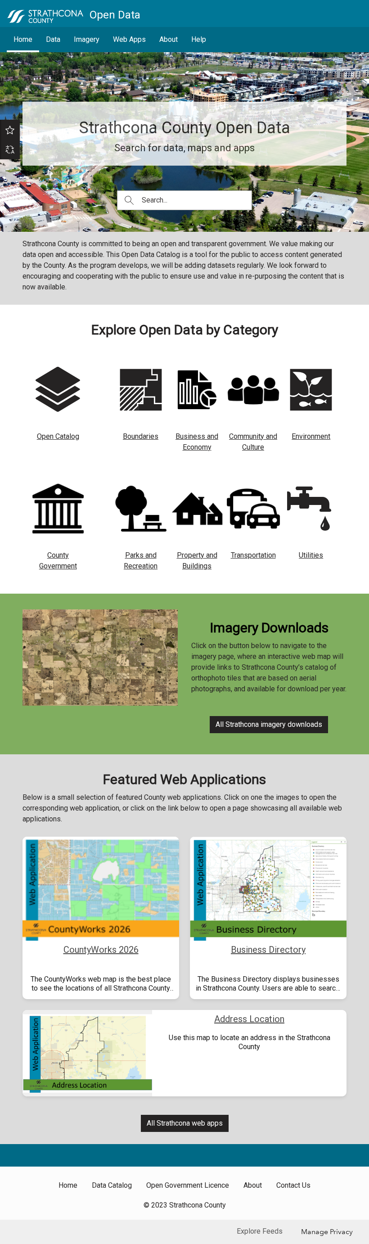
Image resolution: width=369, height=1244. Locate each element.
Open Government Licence (187, 1185)
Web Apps (129, 39)
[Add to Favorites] (10, 130)
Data (53, 39)
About (168, 39)
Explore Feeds (260, 1231)
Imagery (86, 39)
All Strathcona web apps (185, 1123)
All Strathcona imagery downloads (269, 724)
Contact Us (293, 1185)
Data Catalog (112, 1185)
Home (23, 39)
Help (198, 39)
